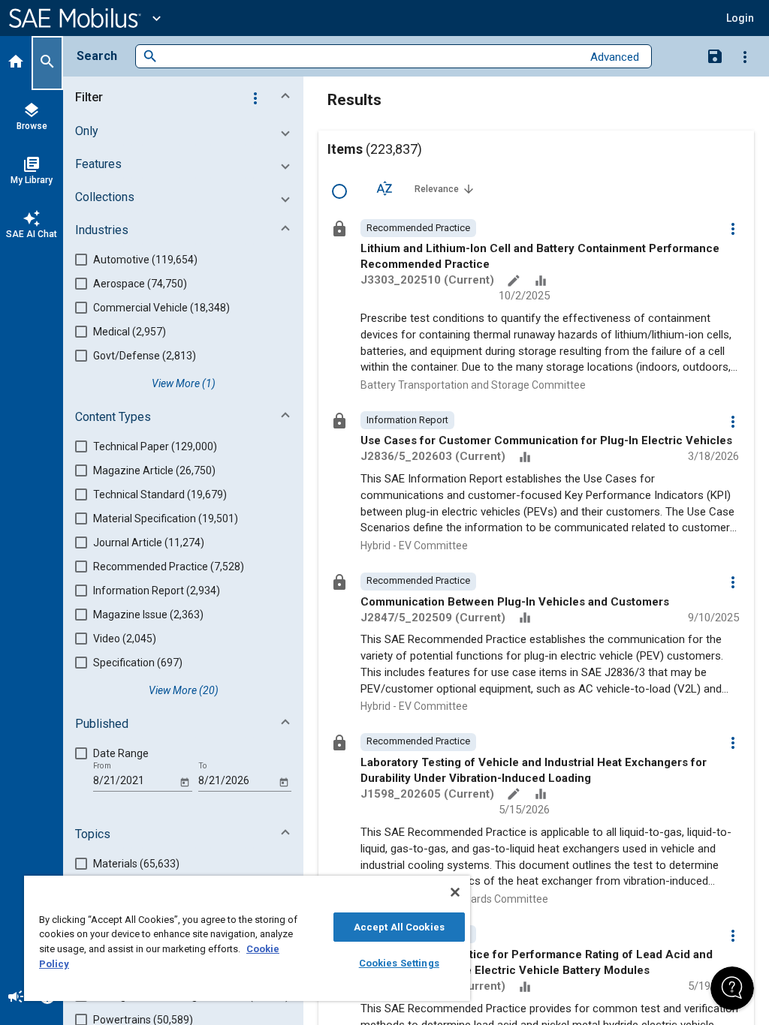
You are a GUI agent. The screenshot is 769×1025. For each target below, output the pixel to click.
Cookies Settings (399, 963)
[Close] (455, 892)
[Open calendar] (184, 781)
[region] (247, 938)
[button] (186, 98)
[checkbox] (339, 191)
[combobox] (369, 57)
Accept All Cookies (399, 927)
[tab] (16, 63)
